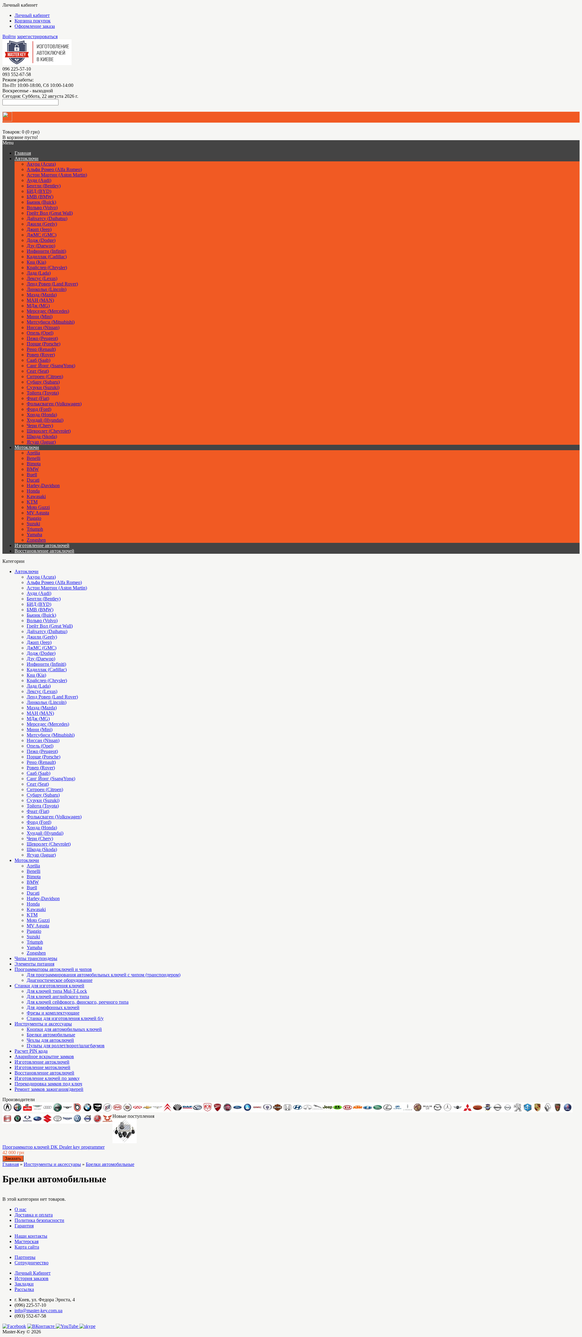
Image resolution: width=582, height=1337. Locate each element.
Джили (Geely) (42, 223)
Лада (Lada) (39, 273)
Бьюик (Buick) (41, 202)
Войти (9, 36)
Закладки (24, 1283)
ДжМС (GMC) (41, 234)
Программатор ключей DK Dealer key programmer (53, 1147)
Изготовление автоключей (42, 545)
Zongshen (36, 540)
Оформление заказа (35, 26)
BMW (33, 469)
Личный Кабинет (33, 1273)
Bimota (34, 463)
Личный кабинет (32, 15)
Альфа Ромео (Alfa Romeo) (54, 169)
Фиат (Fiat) (38, 398)
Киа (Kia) (36, 262)
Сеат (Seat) (38, 371)
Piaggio (34, 518)
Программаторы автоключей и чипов (53, 969)
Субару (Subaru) (43, 382)
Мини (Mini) (39, 316)
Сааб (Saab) (38, 360)
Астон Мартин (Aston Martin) (57, 174)
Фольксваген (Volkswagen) (54, 403)
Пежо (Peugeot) (42, 338)
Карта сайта (27, 1247)
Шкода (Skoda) (42, 436)
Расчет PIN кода (31, 1051)
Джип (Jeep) (39, 229)
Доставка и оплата (34, 1214)
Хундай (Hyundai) (45, 420)
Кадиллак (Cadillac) (47, 256)
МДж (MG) (38, 305)
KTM (32, 501)
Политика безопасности (39, 1220)
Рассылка (24, 1289)
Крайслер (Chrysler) (47, 267)
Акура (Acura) (41, 164)
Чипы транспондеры (36, 958)
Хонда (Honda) (42, 414)
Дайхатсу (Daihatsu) (47, 218)
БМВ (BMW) (40, 196)
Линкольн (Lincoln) (46, 289)
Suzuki (33, 523)
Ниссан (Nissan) (43, 327)
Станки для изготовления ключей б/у (65, 1018)
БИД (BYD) (39, 191)
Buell (32, 474)
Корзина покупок (33, 20)
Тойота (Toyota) (43, 392)
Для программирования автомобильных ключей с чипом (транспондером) (103, 974)
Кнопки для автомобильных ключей (64, 1029)
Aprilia (33, 452)
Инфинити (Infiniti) (46, 251)
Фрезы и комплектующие (53, 1012)
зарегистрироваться (37, 36)
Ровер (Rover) (41, 354)
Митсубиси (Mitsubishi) (51, 322)
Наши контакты (31, 1236)
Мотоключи (27, 447)
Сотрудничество (31, 1262)
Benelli (33, 458)
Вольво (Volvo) (42, 207)
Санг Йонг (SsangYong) (51, 365)
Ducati (33, 480)
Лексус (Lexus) (42, 278)
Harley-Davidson (43, 485)
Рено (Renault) (41, 349)
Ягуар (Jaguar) (41, 441)
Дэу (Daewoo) (41, 245)
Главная (10, 1164)
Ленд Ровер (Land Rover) (52, 283)
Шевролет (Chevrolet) (49, 431)
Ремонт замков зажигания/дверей (49, 1089)
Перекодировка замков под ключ (48, 1083)
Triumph (35, 529)
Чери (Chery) (40, 425)
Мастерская (26, 1241)
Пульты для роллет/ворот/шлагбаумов (66, 1045)
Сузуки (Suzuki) (43, 387)
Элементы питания (34, 963)
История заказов (31, 1278)
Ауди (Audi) (39, 180)
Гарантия (24, 1225)
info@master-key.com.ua (38, 1310)
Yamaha (34, 534)
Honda (33, 491)
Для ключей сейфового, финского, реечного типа (78, 1002)
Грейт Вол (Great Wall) (50, 213)
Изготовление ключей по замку (47, 1078)
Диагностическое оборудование (59, 980)
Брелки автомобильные (51, 1034)
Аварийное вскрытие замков (44, 1056)
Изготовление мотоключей (42, 1067)
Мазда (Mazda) (42, 294)
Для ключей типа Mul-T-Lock (57, 991)
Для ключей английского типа (58, 996)
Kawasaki (36, 496)
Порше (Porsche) (43, 343)
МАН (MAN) (40, 300)
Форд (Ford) (39, 409)
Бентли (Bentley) (44, 185)
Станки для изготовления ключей (49, 985)
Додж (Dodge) (41, 240)
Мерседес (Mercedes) (48, 311)
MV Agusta (38, 512)
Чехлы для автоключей (50, 1040)
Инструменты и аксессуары (43, 1023)
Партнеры (25, 1257)
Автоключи (26, 158)
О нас (20, 1209)
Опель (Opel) (40, 332)
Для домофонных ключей (53, 1007)
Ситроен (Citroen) (45, 376)
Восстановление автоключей (44, 550)
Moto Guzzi (38, 507)
